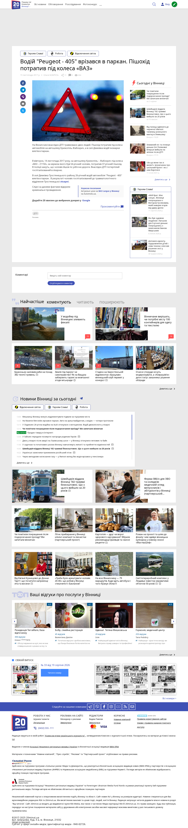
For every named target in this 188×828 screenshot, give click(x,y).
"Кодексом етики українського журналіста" (65, 735)
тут (13, 739)
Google (86, 200)
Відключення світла (85, 53)
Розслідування (73, 4)
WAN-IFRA (114, 746)
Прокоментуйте (112, 206)
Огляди (117, 723)
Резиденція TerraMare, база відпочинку (29, 631)
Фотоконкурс (90, 4)
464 (78, 75)
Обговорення (55, 4)
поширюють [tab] (112, 302)
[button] (81, 398)
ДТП (35, 213)
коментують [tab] (59, 302)
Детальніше (39, 722)
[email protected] (21, 822)
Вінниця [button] (25, 6)
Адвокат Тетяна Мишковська (111, 630)
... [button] (100, 4)
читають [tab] (85, 302)
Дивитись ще (163, 179)
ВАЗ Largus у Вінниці (109, 191)
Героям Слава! (35, 53)
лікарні (64, 181)
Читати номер (54, 672)
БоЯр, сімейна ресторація (69, 630)
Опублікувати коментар (61, 283)
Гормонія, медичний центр (150, 630)
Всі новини (40, 4)
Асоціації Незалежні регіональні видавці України (53, 746)
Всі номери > (169, 698)
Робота (59, 53)
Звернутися (65, 722)
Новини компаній (122, 719)
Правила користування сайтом (151, 719)
